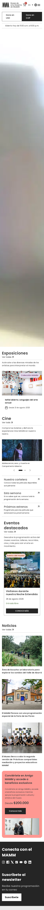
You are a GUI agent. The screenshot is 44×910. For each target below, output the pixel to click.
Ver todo (6, 422)
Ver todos (8, 531)
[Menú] (39, 4)
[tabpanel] (22, 391)
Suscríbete (11, 897)
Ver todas (6, 357)
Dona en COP (30, 16)
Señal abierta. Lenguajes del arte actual (21, 401)
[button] (30, 5)
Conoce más (22, 610)
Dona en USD (10, 16)
